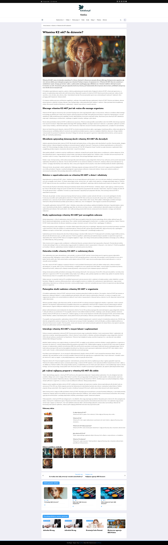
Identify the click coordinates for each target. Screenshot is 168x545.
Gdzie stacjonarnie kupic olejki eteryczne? (108, 502)
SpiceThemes (98, 542)
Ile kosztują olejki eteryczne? (51, 502)
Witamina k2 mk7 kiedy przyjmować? (82, 426)
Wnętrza (99, 20)
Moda (83, 20)
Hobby (67, 20)
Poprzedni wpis (79, 474)
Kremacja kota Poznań (94, 530)
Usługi (92, 20)
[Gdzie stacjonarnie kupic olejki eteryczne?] (112, 493)
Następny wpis (88, 474)
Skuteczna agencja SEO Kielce (114, 531)
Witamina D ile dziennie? (79, 439)
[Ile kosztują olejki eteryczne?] (55, 493)
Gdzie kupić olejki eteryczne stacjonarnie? (80, 502)
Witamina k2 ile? (77, 418)
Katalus (83, 14)
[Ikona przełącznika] (42, 20)
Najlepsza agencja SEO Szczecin (95, 477)
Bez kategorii (47, 520)
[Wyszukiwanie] (120, 20)
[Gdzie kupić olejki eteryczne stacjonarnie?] (84, 493)
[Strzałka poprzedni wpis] (43, 476)
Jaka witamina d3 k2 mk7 (79, 433)
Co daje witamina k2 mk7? (79, 412)
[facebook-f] (117, 1)
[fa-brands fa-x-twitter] (119, 1)
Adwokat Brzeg (49, 530)
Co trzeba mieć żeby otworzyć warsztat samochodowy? (66, 477)
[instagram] (124, 1)
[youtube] (126, 1)
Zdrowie (105, 20)
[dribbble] (122, 1)
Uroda (87, 20)
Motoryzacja (75, 20)
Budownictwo (59, 20)
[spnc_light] (125, 20)
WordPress (81, 542)
